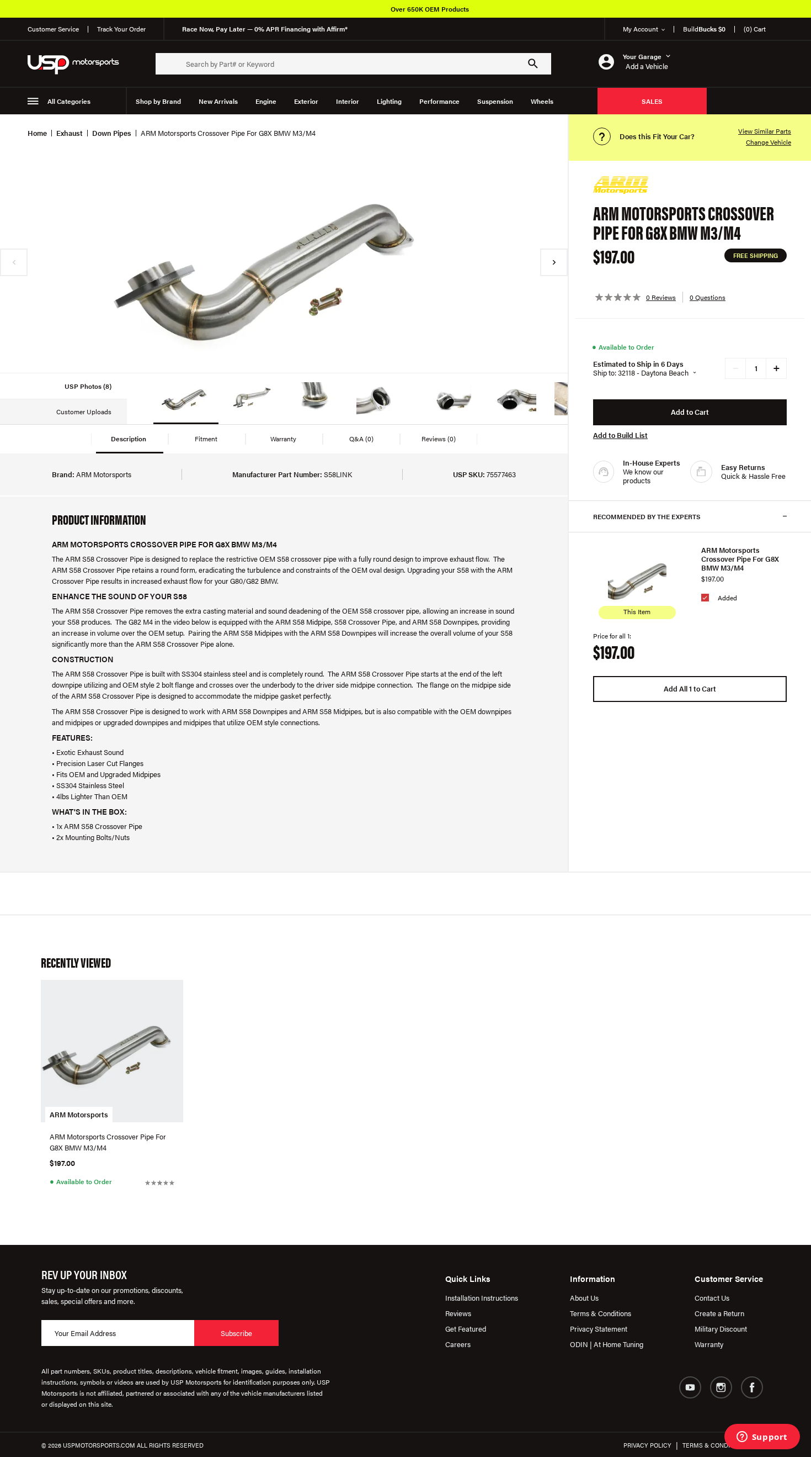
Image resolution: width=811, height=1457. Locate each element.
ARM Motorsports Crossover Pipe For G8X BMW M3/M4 (740, 559)
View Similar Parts (764, 131)
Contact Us (712, 1297)
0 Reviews (661, 297)
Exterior (306, 101)
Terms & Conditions (600, 1313)
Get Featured (465, 1328)
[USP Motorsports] (81, 64)
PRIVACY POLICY (647, 1445)
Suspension (495, 101)
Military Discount (721, 1328)
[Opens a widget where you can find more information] (762, 1437)
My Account (640, 29)
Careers (458, 1344)
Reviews (458, 1313)
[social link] (690, 1387)
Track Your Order (121, 29)
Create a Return (719, 1313)
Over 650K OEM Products (430, 9)
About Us (584, 1297)
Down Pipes (111, 133)
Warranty (709, 1344)
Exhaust (69, 133)
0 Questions (707, 297)
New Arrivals (218, 101)
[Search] (533, 63)
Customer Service (53, 29)
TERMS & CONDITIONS (715, 1445)
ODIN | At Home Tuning (606, 1344)
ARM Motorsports (79, 1114)
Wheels (542, 101)
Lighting (389, 101)
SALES (652, 101)
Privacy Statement (598, 1328)
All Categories (68, 101)
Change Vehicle (768, 142)
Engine (265, 101)
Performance (439, 101)
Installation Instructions (481, 1297)
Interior (347, 101)
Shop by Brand (158, 101)
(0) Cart (755, 29)
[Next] (554, 262)
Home (37, 133)
